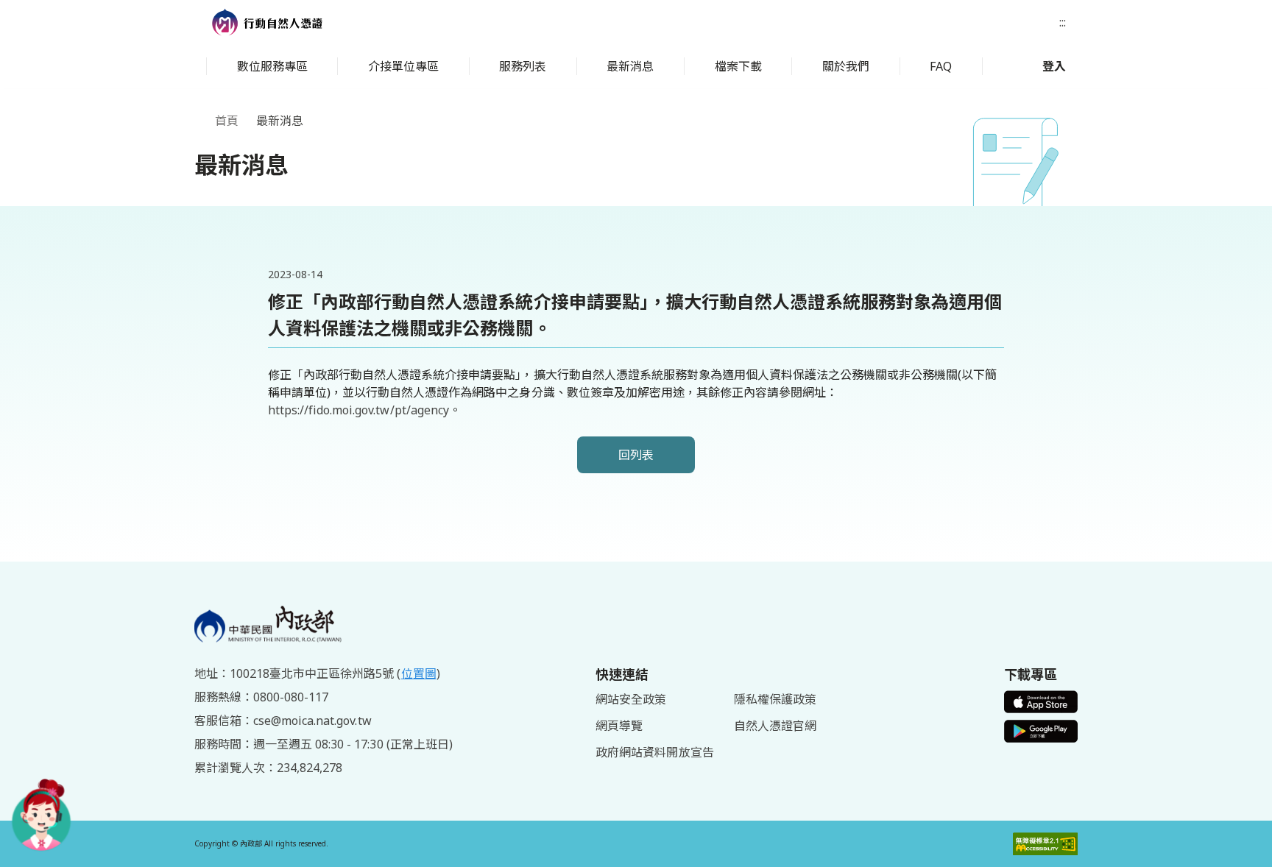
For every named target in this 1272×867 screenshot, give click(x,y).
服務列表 (522, 66)
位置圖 (419, 673)
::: (1062, 22)
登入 (1054, 66)
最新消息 (630, 66)
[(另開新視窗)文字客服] (41, 814)
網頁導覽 (619, 726)
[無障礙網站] (1045, 843)
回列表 (636, 455)
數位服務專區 (272, 66)
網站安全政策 (631, 699)
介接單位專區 (403, 66)
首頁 (227, 121)
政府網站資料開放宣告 (654, 752)
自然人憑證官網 (775, 726)
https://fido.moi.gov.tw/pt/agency (358, 410)
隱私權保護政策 (775, 699)
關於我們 (845, 66)
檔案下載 (738, 66)
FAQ (941, 66)
